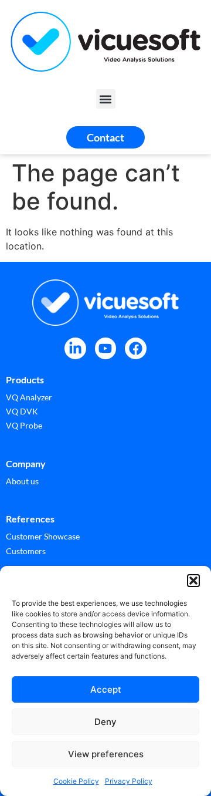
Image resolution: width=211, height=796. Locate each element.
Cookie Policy (76, 781)
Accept (105, 689)
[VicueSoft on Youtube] (106, 348)
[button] (193, 580)
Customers (26, 551)
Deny (105, 721)
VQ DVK (22, 411)
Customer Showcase (43, 536)
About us (22, 481)
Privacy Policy (128, 781)
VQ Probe (24, 425)
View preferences (106, 754)
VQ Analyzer (29, 397)
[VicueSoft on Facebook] (136, 348)
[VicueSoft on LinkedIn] (75, 348)
